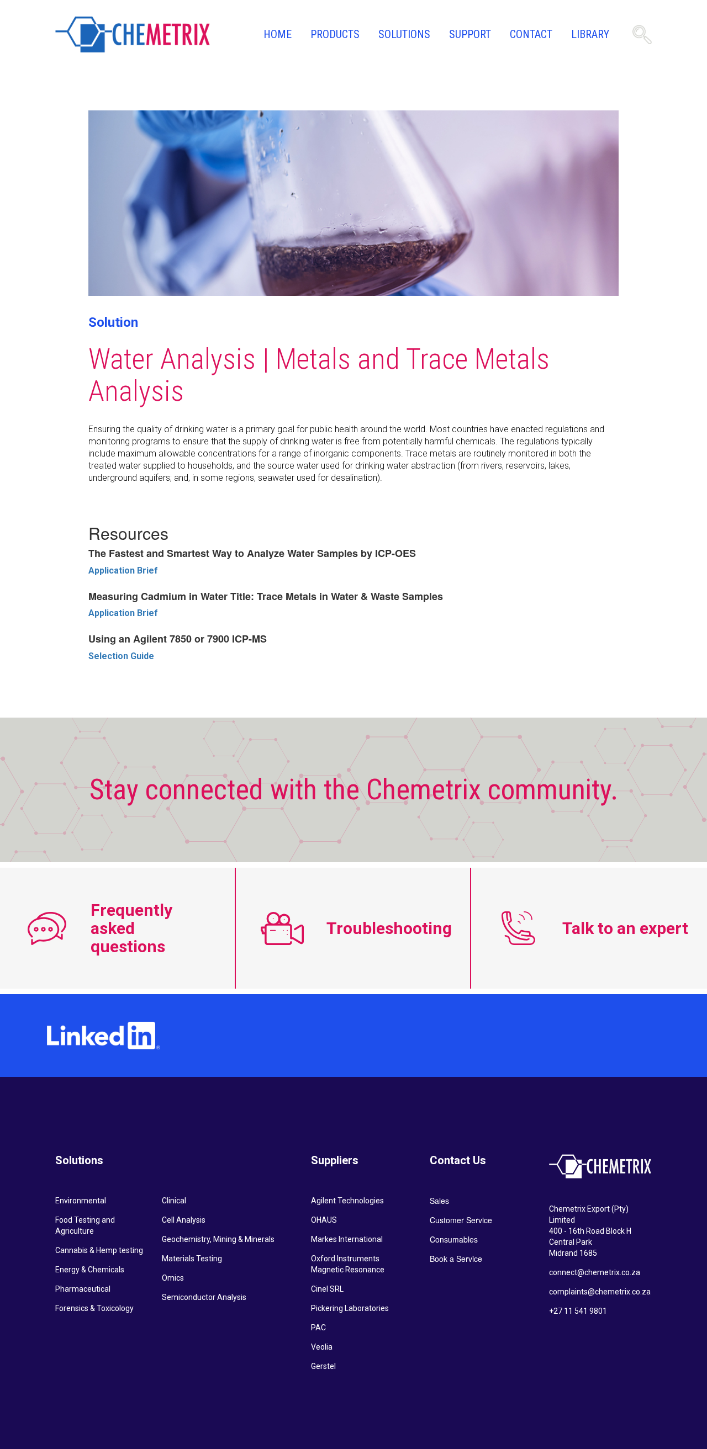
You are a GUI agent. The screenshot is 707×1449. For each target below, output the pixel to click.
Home (277, 34)
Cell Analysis (183, 1220)
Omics (173, 1277)
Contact (531, 34)
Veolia (322, 1346)
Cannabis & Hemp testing (99, 1250)
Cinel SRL (327, 1289)
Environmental (80, 1200)
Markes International (347, 1239)
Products (335, 34)
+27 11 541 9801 (578, 1311)
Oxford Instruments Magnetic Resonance (347, 1264)
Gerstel (323, 1366)
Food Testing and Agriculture (85, 1225)
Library (590, 34)
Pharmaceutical (82, 1289)
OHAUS (324, 1220)
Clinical (174, 1200)
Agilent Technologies (347, 1200)
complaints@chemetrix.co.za (600, 1291)
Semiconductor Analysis (204, 1297)
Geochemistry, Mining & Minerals (218, 1239)
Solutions (404, 34)
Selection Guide (121, 656)
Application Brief (123, 570)
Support (470, 34)
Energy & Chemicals (89, 1269)
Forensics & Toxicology (94, 1308)
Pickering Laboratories (350, 1308)
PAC (318, 1327)
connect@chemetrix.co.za (594, 1272)
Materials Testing (192, 1258)
